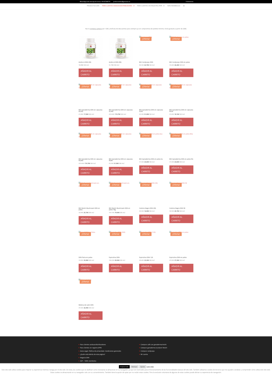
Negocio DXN (84, 358)
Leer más (150, 367)
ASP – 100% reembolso (88, 361)
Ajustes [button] (142, 367)
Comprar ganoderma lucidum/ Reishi (154, 348)
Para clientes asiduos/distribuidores (117, 6)
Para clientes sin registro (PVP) (149, 6)
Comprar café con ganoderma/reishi (153, 344)
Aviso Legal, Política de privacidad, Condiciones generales (100, 351)
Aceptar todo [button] (124, 367)
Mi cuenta (144, 354)
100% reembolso (173, 6)
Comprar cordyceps (148, 351)
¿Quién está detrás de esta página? (92, 354)
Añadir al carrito (86, 73)
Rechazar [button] (134, 367)
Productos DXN (93, 6)
